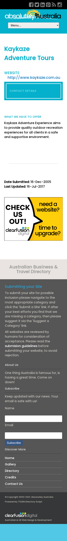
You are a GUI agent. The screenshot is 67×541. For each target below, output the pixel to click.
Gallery (10, 464)
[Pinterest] (47, 4)
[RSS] (53, 4)
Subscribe (14, 443)
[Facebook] (30, 4)
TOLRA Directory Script (30, 501)
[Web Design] (33, 218)
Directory (12, 471)
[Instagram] (58, 4)
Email (9, 425)
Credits (10, 477)
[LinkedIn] (41, 4)
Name (9, 408)
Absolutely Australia (42, 497)
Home (9, 458)
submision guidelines (21, 346)
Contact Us (14, 484)
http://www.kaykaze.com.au (33, 77)
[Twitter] (36, 4)
